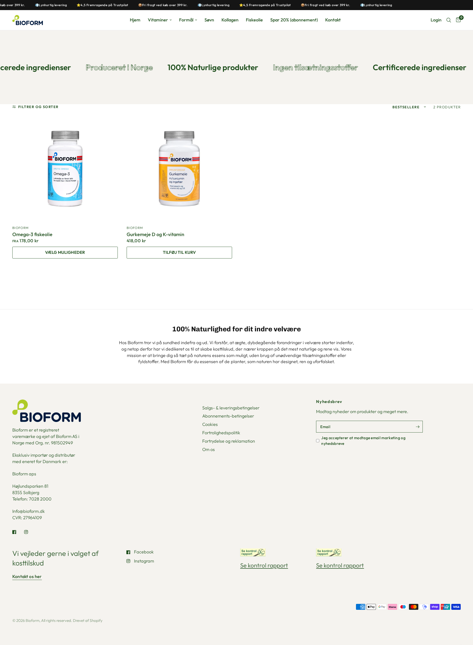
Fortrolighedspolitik (221, 432)
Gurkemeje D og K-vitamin (155, 234)
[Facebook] (17, 532)
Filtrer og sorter (38, 107)
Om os (208, 449)
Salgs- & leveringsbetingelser (230, 408)
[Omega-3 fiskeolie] (65, 168)
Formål (186, 20)
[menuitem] (135, 20)
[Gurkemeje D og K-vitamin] (179, 168)
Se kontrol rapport (264, 565)
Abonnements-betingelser (228, 416)
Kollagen (229, 20)
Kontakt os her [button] (27, 576)
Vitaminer (158, 20)
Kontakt (333, 20)
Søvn (209, 20)
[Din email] (418, 427)
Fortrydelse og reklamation (228, 441)
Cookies (210, 424)
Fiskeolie (254, 20)
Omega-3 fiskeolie (32, 234)
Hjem (135, 20)
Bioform (20, 228)
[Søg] (449, 20)
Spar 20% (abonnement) (294, 20)
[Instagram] (29, 532)
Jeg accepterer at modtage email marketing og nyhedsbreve (363, 440)
